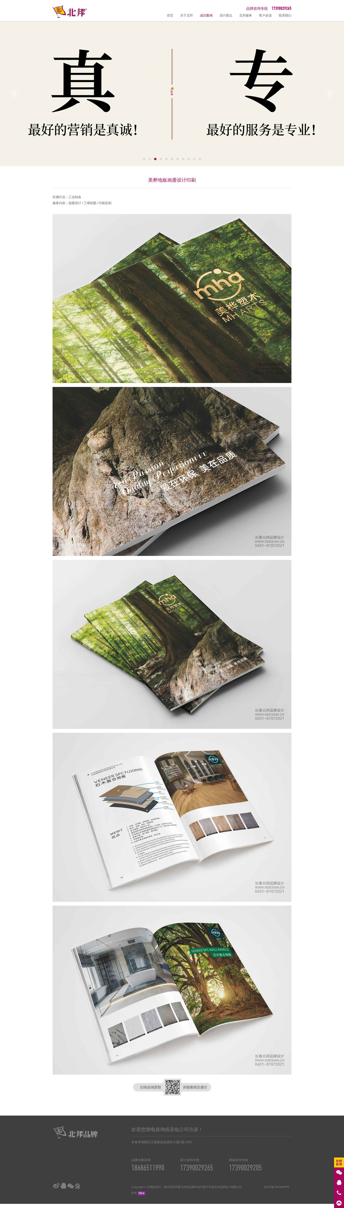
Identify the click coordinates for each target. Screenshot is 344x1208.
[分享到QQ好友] (63, 1186)
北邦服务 (245, 15)
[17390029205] (339, 1193)
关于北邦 (186, 15)
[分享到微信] (70, 1186)
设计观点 (226, 15)
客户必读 (265, 15)
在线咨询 (339, 1162)
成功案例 (206, 15)
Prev (14, 94)
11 (200, 159)
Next (330, 94)
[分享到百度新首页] (77, 1186)
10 (194, 159)
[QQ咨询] (339, 1183)
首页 (170, 15)
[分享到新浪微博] (56, 1186)
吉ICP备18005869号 (276, 1187)
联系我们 (285, 15)
